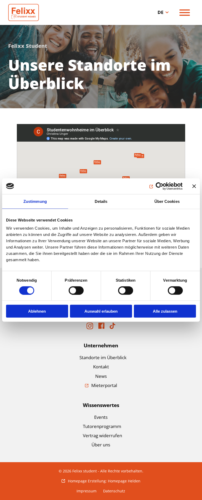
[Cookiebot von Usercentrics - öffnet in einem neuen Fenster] (160, 186)
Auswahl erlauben (101, 311)
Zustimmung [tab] (35, 201)
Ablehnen (37, 311)
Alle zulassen (165, 311)
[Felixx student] (31, 12)
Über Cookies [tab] (167, 201)
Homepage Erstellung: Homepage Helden (104, 480)
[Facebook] (101, 327)
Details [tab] (101, 201)
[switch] (76, 290)
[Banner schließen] (194, 186)
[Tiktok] (112, 327)
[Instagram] (90, 327)
